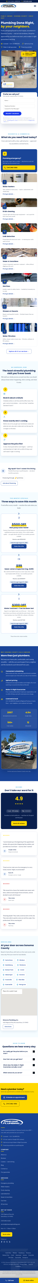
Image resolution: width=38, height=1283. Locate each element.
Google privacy (32, 120)
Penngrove (22, 984)
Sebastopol (8, 975)
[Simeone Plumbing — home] (12, 1122)
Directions (8, 1027)
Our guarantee (5, 1172)
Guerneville (8, 984)
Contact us (4, 1168)
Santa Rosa (9, 960)
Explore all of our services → (19, 351)
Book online (6, 1234)
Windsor (22, 960)
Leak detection (5, 1193)
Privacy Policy (23, 1264)
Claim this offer (19, 546)
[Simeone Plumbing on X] (7, 1242)
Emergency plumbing (7, 1183)
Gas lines (3, 1200)
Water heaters (5, 1186)
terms (5, 121)
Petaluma (23, 965)
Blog (2, 1165)
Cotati (22, 970)
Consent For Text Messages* (12, 108)
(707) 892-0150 (27, 1)
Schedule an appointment (15, 1097)
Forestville (8, 980)
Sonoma (22, 975)
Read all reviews (19, 823)
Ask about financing (9, 483)
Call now (11, 1280)
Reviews (3, 1158)
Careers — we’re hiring (7, 1161)
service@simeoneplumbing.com (10, 1224)
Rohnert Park (9, 970)
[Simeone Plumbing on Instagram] (4, 1242)
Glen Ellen (21, 980)
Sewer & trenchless (6, 1197)
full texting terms (10, 120)
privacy (16, 120)
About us (3, 1154)
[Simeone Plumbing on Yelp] (9, 1242)
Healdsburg (9, 965)
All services (4, 1204)
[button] (19, 1052)
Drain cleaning (5, 1190)
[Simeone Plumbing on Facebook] (1, 1242)
